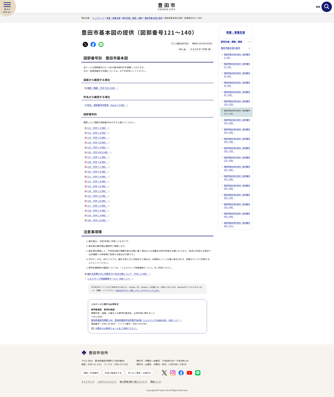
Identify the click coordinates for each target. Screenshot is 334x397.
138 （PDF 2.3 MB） (97, 210)
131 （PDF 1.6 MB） (97, 176)
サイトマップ (87, 381)
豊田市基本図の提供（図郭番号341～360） (237, 215)
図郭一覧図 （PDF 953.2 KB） (101, 88)
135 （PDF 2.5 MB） (97, 195)
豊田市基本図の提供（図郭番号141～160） (237, 121)
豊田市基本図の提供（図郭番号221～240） (237, 159)
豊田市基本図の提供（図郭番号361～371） (237, 224)
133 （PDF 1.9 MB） (97, 186)
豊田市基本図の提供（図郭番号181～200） (237, 140)
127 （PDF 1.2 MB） (97, 157)
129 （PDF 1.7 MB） (97, 166)
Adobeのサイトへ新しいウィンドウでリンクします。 (137, 290)
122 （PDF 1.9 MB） (97, 132)
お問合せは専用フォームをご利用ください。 (116, 328)
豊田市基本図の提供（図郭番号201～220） (237, 149)
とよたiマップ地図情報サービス (109, 278)
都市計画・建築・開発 (132, 17)
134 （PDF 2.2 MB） (97, 191)
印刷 (180, 49)
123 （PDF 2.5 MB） (97, 137)
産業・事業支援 (113, 17)
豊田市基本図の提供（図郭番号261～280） (237, 177)
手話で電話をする (113, 372)
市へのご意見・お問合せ (139, 372)
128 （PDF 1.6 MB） (97, 161)
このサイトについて (107, 381)
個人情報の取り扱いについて (133, 381)
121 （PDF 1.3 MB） (97, 128)
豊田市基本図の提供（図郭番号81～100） (237, 93)
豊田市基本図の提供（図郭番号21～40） (237, 65)
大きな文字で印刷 (198, 49)
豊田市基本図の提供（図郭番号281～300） (237, 187)
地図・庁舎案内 (91, 372)
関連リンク (155, 381)
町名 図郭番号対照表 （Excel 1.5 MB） (106, 105)
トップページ (98, 17)
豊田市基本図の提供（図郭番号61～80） (237, 84)
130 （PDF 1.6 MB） (97, 171)
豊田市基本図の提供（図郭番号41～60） (237, 74)
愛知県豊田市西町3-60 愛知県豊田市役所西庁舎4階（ (135, 320)
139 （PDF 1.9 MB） (97, 215)
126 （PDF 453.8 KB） (98, 152)
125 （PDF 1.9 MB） (97, 147)
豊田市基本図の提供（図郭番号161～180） (237, 131)
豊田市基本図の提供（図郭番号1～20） (237, 56)
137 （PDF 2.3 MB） (97, 205)
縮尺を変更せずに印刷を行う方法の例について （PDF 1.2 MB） (117, 273)
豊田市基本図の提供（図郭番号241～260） (237, 168)
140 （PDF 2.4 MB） (97, 220)
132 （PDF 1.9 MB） (97, 181)
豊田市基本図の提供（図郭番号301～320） (237, 196)
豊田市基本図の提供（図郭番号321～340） (237, 206)
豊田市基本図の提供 (154, 17)
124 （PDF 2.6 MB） (97, 142)
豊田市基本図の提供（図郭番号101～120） (237, 103)
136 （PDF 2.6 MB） (97, 200)
